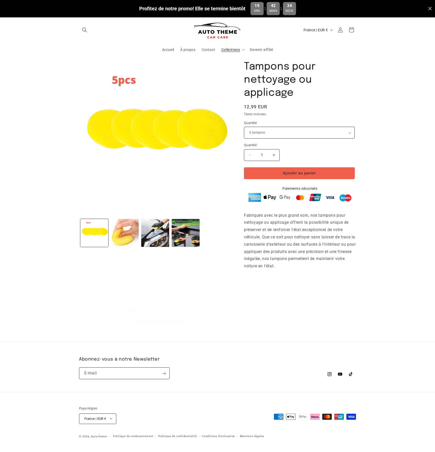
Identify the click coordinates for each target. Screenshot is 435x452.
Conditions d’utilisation (218, 436)
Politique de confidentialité (177, 436)
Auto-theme (99, 436)
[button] (84, 30)
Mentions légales (252, 436)
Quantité (250, 123)
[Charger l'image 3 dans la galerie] (155, 233)
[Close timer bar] (430, 9)
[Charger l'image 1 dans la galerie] (94, 233)
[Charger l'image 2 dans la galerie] (125, 233)
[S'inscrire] (163, 373)
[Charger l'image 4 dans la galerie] (186, 233)
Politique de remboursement (133, 436)
